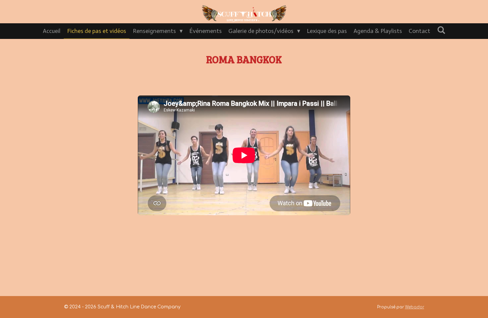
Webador (414, 307)
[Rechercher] (441, 30)
